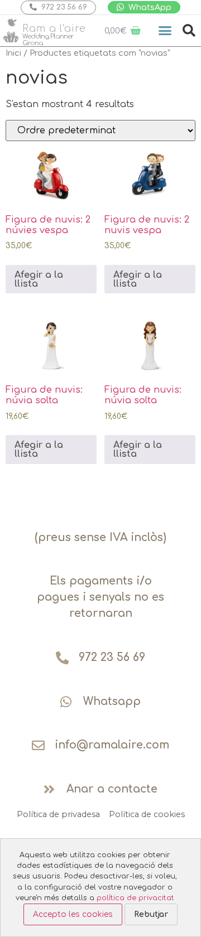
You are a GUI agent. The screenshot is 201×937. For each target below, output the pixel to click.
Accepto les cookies (73, 914)
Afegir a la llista (39, 279)
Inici (13, 53)
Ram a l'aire (54, 28)
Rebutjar (151, 914)
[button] (165, 30)
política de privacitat (135, 898)
